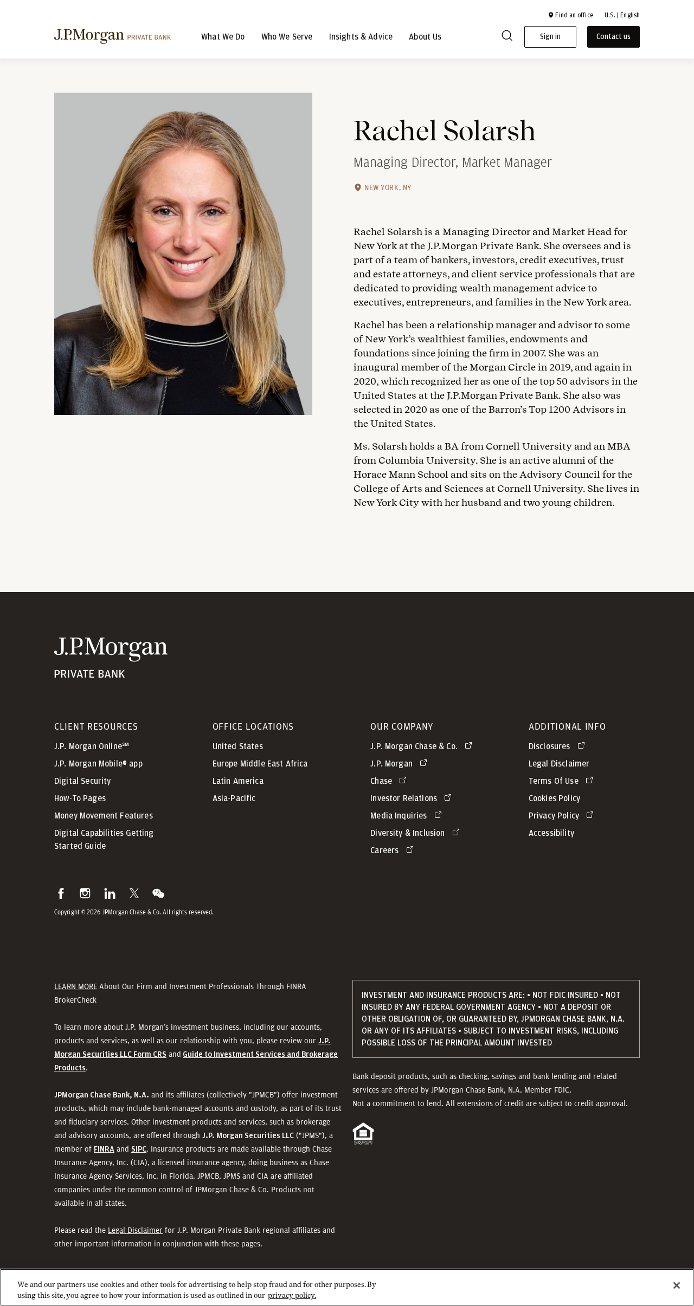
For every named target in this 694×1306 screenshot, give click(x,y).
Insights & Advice (361, 37)
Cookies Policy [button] (554, 798)
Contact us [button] (613, 37)
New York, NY (388, 187)
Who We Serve (287, 37)
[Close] (677, 1285)
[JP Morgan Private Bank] (111, 671)
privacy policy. (292, 1295)
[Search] (506, 37)
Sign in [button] (550, 37)
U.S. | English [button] (622, 15)
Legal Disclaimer (135, 1230)
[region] (347, 1287)
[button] (570, 15)
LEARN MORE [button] (75, 986)
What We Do (223, 37)
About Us (425, 37)
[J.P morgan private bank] (112, 36)
